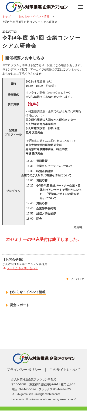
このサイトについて (65, 370)
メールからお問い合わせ (22, 268)
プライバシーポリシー (24, 370)
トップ (6, 16)
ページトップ (77, 279)
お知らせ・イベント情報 (34, 16)
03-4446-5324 (27, 389)
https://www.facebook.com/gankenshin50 (50, 399)
